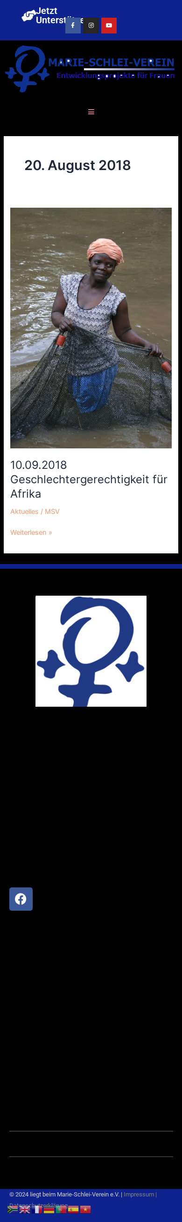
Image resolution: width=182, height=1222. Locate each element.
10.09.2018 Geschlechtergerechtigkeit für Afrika (89, 479)
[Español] (74, 1209)
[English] (25, 1209)
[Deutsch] (49, 1209)
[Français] (37, 1209)
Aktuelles (24, 511)
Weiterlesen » (31, 532)
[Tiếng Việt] (86, 1209)
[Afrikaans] (13, 1209)
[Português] (62, 1209)
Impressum (139, 1194)
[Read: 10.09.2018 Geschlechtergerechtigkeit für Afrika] (90, 327)
